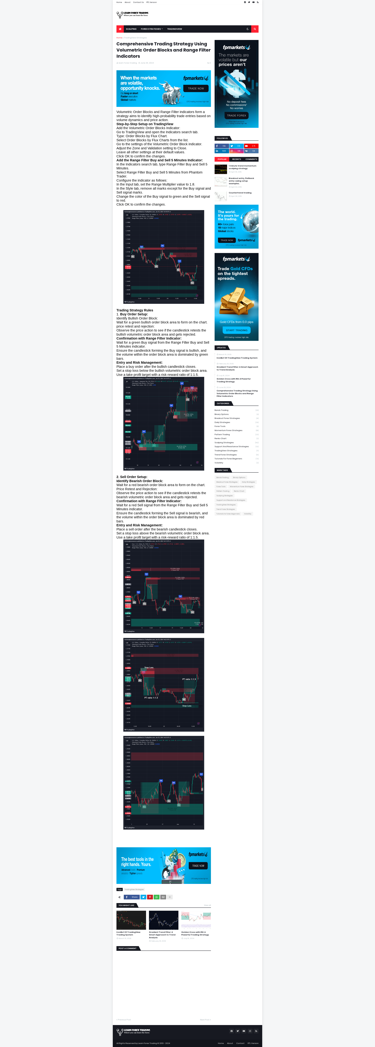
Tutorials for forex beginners (237, 458)
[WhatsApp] (157, 897)
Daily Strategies (237, 422)
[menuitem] (120, 29)
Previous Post (124, 1019)
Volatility (237, 462)
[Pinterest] (150, 897)
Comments (251, 159)
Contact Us (138, 2)
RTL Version (151, 2)
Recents (236, 159)
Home (119, 2)
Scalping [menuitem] (131, 29)
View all (207, 905)
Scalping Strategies (237, 442)
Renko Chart (237, 438)
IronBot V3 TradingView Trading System (128, 933)
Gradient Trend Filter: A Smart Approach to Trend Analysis (162, 935)
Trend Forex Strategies (237, 454)
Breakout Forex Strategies (237, 418)
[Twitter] (143, 897)
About (128, 2)
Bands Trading (237, 410)
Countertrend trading (240, 193)
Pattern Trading (237, 434)
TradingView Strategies (135, 37)
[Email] (163, 897)
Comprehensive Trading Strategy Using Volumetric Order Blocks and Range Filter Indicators (237, 393)
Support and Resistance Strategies (237, 446)
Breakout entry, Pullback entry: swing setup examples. (241, 181)
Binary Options (237, 414)
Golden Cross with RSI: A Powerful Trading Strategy (195, 933)
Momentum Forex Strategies (237, 430)
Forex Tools (237, 426)
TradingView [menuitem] (174, 29)
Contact (240, 1043)
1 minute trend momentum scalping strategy (242, 167)
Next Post (204, 1019)
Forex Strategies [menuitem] (151, 29)
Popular (222, 159)
